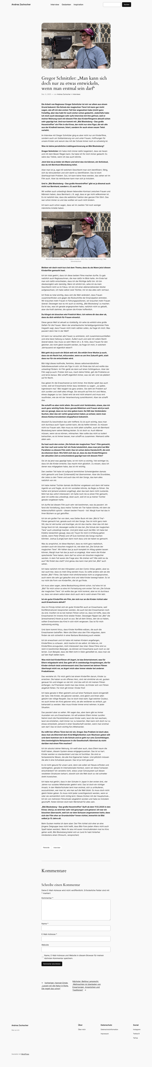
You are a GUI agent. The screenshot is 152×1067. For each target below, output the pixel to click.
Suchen (126, 4)
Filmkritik (46, 847)
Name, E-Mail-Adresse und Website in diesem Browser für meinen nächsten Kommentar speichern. (74, 956)
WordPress (25, 1054)
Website (45, 945)
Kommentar (47, 898)
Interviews (76, 94)
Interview (57, 847)
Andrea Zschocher (21, 4)
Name (45, 924)
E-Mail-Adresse (49, 934)
